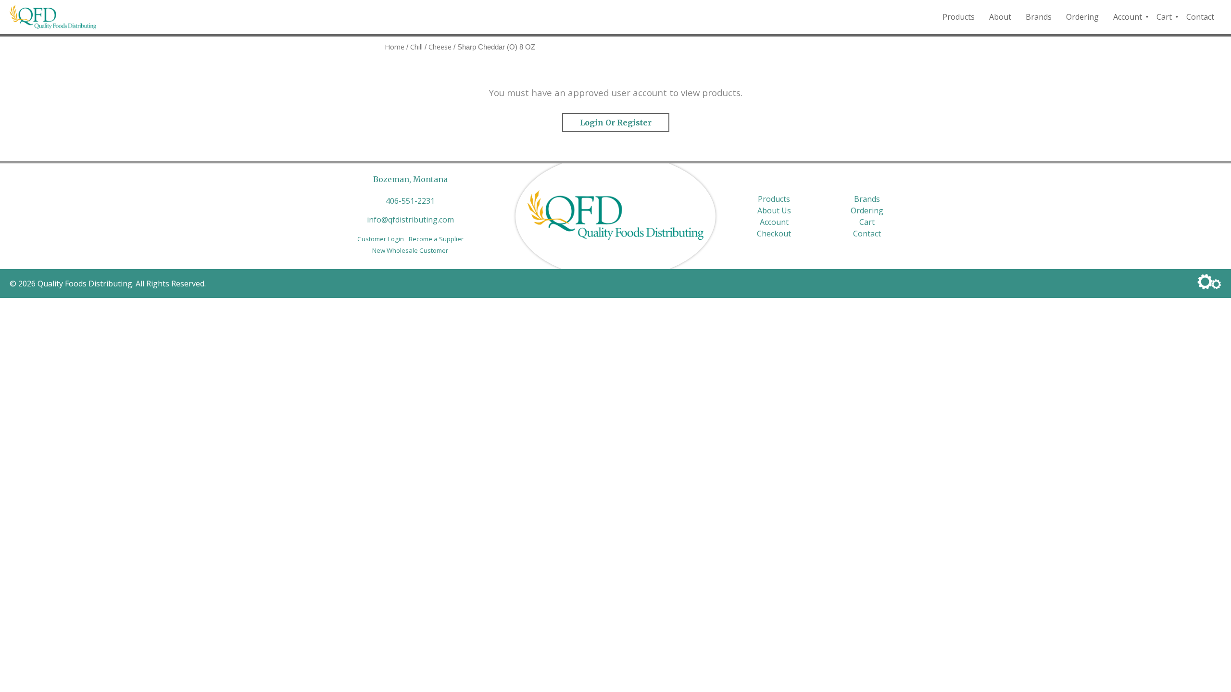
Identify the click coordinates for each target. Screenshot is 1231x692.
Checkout (774, 233)
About (1000, 17)
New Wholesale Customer (410, 250)
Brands (1039, 17)
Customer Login (380, 239)
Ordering (1082, 17)
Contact (1200, 17)
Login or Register (616, 122)
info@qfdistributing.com (410, 219)
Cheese (440, 46)
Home (394, 46)
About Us (774, 210)
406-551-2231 (410, 201)
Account (1127, 17)
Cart (1164, 17)
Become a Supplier (436, 239)
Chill (416, 46)
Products (958, 17)
